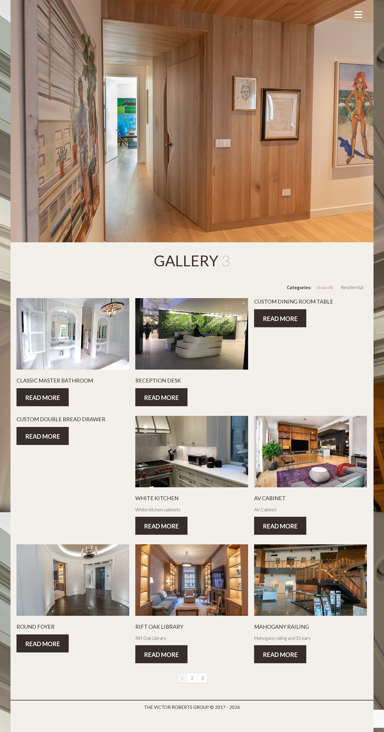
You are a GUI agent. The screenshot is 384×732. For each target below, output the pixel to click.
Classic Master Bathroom (54, 380)
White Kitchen (156, 498)
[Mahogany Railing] (310, 580)
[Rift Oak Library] (191, 580)
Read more (42, 397)
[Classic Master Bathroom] (72, 334)
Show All (324, 287)
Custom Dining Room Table (293, 301)
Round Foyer (35, 626)
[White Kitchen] (191, 451)
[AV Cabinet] (310, 451)
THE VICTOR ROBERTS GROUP (176, 707)
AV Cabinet (270, 498)
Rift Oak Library (159, 626)
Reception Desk (158, 380)
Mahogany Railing (281, 626)
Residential (352, 287)
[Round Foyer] (72, 580)
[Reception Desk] (191, 334)
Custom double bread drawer (60, 419)
